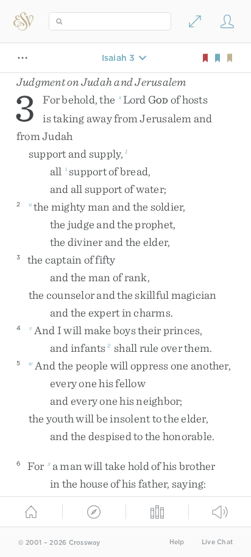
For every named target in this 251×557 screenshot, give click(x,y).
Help (177, 542)
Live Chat (217, 542)
